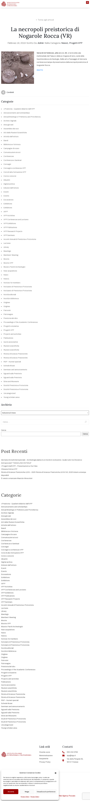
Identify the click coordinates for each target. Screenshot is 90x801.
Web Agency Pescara (66, 796)
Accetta (11, 792)
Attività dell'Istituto (11, 136)
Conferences (9, 156)
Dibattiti (7, 180)
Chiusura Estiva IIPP (9, 469)
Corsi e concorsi (10, 176)
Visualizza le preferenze (46, 792)
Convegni (7, 164)
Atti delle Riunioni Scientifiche (15, 133)
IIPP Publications (10, 227)
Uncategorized (10, 393)
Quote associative (11, 342)
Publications (8, 338)
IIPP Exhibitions (10, 223)
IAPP (6, 212)
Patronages (8, 314)
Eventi (6, 192)
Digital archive (9, 184)
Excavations (8, 200)
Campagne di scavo (11, 148)
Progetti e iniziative (11, 326)
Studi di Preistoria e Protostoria (16, 385)
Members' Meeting (11, 255)
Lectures (7, 243)
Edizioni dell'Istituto (11, 188)
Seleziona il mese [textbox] (9, 413)
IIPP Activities (9, 215)
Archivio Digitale (10, 121)
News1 (64, 43)
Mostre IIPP (8, 263)
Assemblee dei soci (11, 129)
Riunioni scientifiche (11, 346)
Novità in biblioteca (11, 298)
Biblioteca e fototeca (12, 144)
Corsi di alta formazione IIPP (15, 172)
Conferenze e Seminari (13, 160)
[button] (55, 773)
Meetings (7, 251)
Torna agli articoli (46, 20)
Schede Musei (9, 366)
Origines (7, 302)
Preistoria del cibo (11, 318)
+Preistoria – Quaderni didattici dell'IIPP (19, 109)
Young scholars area (11, 397)
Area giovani (8, 125)
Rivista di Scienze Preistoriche (16, 354)
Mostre (6, 259)
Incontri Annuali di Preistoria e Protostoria (20, 239)
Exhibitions (8, 204)
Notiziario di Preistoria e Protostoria (18, 287)
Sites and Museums (11, 381)
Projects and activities (12, 334)
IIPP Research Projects (13, 231)
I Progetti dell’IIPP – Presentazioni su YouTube (19, 466)
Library (6, 247)
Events (6, 196)
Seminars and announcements (15, 370)
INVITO (40, 70)
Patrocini (7, 310)
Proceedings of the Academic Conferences (21, 322)
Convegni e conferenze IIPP (15, 168)
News (6, 275)
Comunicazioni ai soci (12, 152)
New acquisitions (10, 271)
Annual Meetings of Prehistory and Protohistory (22, 117)
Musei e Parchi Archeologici (14, 267)
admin (41, 43)
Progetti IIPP (76, 43)
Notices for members (12, 283)
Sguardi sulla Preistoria (13, 373)
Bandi (6, 140)
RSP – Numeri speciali (12, 362)
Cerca (3, 430)
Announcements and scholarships (17, 113)
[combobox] (45, 413)
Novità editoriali (10, 294)
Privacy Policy (25, 796)
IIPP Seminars (9, 235)
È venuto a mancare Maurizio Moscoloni (16, 478)
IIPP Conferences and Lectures (16, 219)
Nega (27, 792)
